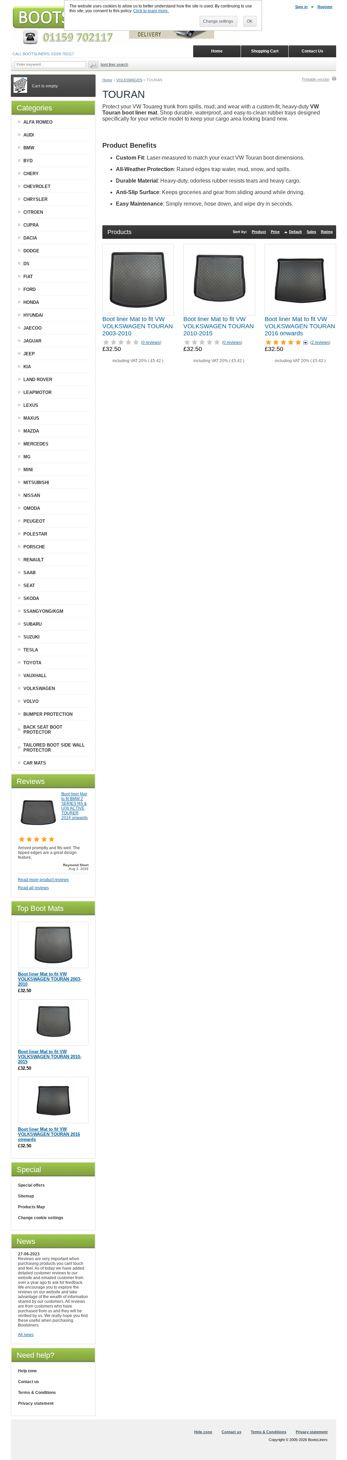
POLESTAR (35, 534)
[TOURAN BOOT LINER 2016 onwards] (300, 280)
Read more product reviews (43, 879)
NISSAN (31, 495)
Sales (311, 232)
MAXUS (31, 418)
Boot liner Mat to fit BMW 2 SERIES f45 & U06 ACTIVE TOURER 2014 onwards (74, 806)
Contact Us (312, 51)
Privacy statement (36, 1403)
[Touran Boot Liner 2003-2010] (138, 280)
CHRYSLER (35, 199)
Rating (327, 232)
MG (26, 456)
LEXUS (30, 405)
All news (26, 1334)
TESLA (30, 649)
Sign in (301, 7)
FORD (29, 289)
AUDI (28, 135)
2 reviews (320, 342)
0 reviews (151, 342)
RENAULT (33, 559)
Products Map (31, 1207)
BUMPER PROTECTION (48, 714)
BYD (28, 160)
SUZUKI (31, 637)
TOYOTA (32, 662)
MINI (28, 469)
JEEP (29, 353)
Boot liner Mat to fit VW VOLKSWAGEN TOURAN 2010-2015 (218, 326)
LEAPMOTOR (37, 392)
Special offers (31, 1185)
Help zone (27, 1371)
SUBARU (32, 624)
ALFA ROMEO (38, 122)
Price (275, 232)
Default (295, 232)
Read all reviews (33, 887)
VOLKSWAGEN (129, 80)
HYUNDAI (33, 315)
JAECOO (32, 328)
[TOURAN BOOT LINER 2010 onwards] (219, 280)
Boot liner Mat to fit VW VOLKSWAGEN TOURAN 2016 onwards (300, 326)
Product (259, 232)
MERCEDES (35, 443)
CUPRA (31, 225)
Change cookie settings (40, 1217)
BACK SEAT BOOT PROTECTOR (42, 730)
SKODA (31, 598)
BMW (28, 147)
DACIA (30, 238)
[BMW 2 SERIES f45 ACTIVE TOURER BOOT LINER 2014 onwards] (38, 831)
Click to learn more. (151, 10)
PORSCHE (34, 546)
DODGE (31, 250)
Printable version (315, 79)
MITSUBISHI (36, 482)
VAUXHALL (35, 675)
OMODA (31, 508)
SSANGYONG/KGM (43, 611)
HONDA (31, 302)
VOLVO (31, 701)
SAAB (29, 572)
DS (26, 263)
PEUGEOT (34, 521)
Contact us (28, 1381)
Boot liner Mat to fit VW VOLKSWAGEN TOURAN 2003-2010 (137, 326)
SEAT (29, 585)
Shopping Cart (265, 51)
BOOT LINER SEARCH (114, 64)
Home (107, 80)
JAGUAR (32, 340)
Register (325, 7)
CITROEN (33, 212)
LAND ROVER (37, 379)
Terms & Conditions (37, 1392)
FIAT (28, 276)
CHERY (31, 173)
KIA (27, 366)
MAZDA (31, 431)
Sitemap (26, 1196)
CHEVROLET (36, 186)
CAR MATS (34, 763)
